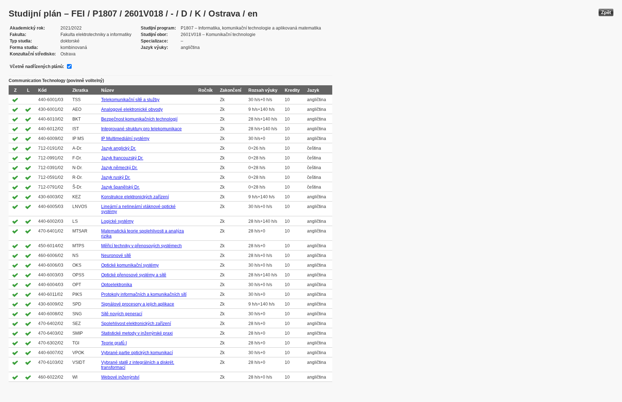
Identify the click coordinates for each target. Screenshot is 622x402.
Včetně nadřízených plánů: (37, 66)
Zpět (606, 12)
